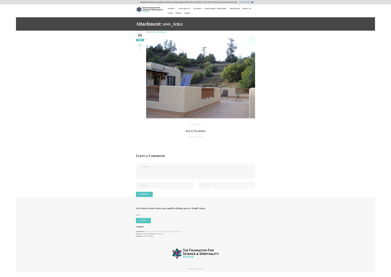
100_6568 (252, 77)
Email (138, 215)
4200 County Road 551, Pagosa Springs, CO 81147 (163, 231)
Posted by (156, 32)
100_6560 (150, 77)
